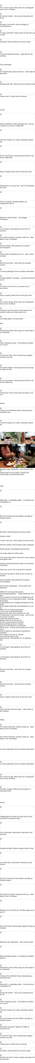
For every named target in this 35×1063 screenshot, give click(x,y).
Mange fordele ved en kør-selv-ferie (11, 620)
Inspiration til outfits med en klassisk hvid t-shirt (14, 613)
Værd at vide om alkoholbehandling (11, 611)
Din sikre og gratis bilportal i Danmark (12, 622)
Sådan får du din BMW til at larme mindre (13, 625)
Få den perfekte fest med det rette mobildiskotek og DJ (16, 597)
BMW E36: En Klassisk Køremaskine (11, 609)
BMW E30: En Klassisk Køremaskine (11, 592)
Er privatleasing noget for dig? (9, 636)
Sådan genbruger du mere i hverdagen (11, 624)
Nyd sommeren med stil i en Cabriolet (11, 634)
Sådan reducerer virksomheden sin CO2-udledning (15, 638)
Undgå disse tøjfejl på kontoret (9, 618)
